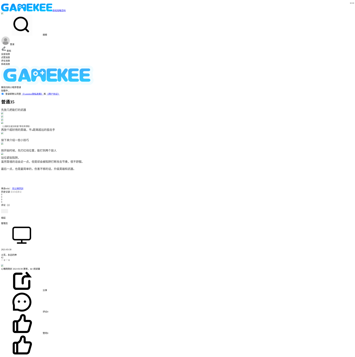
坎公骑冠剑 (17, 188)
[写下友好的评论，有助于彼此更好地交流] (64, 208)
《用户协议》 (53, 94)
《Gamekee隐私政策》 (32, 94)
